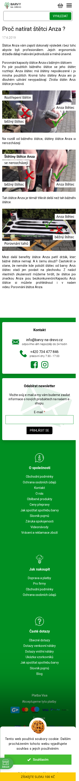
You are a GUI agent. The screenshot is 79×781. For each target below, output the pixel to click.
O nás (39, 493)
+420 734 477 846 (44, 352)
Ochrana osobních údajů (39, 482)
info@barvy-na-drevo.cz (44, 340)
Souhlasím (40, 760)
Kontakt (39, 488)
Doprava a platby (39, 578)
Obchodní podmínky (39, 476)
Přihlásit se (39, 430)
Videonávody (39, 527)
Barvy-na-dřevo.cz (34, 364)
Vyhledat (60, 16)
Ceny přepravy (40, 504)
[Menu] (69, 5)
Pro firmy (39, 583)
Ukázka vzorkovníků (39, 657)
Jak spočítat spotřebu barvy (39, 510)
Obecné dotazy (39, 640)
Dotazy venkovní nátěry (39, 646)
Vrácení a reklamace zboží (39, 532)
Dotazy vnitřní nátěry (39, 651)
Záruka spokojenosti (39, 521)
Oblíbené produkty (39, 499)
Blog (39, 674)
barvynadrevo (44, 364)
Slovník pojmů (39, 516)
